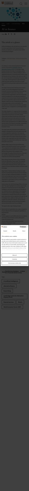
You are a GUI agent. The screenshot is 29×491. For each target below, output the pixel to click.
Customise (14, 259)
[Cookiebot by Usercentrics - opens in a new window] (21, 227)
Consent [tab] (5, 231)
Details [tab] (14, 231)
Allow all (14, 255)
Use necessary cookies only (14, 263)
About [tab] (23, 231)
